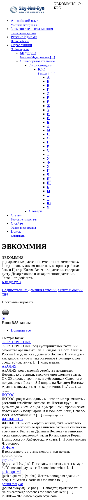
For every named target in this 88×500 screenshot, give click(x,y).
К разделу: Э (11, 282)
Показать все (21, 330)
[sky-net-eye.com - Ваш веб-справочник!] (28, 16)
